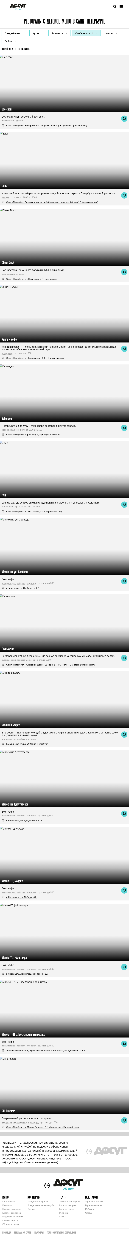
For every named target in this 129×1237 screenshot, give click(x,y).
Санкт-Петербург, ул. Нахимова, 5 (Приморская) (31, 279)
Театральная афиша (70, 1201)
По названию (24, 48)
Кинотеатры (8, 1201)
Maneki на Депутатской (15, 804)
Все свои (6, 109)
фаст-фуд (33, 1122)
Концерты (34, 1197)
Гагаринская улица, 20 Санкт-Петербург (27, 744)
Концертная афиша (38, 1201)
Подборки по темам (12, 1216)
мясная (5, 197)
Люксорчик (8, 648)
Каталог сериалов (11, 1213)
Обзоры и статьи (11, 1224)
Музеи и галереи (94, 1205)
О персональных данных (40, 1162)
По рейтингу (7, 48)
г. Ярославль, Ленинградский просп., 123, (27, 974)
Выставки (91, 1197)
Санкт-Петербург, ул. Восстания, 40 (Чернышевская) (34, 511)
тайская (21, 583)
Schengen (7, 418)
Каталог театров (67, 1205)
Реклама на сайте (22, 1232)
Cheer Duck (8, 262)
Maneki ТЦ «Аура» (12, 881)
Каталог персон (10, 1220)
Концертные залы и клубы (41, 1205)
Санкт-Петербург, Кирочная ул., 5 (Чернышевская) (33, 434)
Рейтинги (7, 1205)
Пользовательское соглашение (61, 1232)
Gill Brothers (8, 1111)
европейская (8, 274)
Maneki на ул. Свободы (15, 572)
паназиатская (9, 583)
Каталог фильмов (11, 1209)
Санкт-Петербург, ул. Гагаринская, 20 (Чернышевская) (35, 358)
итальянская (8, 120)
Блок (4, 186)
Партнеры (39, 1232)
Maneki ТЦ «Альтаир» (14, 957)
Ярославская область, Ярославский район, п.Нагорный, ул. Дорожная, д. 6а (45, 1050)
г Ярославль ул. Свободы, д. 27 (22, 588)
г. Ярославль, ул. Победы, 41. (21, 897)
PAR (4, 495)
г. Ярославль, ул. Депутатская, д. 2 (24, 820)
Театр (62, 1197)
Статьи (31, 1209)
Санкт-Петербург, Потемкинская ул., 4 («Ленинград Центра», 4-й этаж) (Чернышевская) (52, 202)
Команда (6, 1232)
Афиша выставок (94, 1201)
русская (20, 120)
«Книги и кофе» (11, 725)
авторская (7, 739)
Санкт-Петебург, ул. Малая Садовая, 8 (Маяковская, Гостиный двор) (42, 1127)
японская (31, 583)
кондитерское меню (21, 660)
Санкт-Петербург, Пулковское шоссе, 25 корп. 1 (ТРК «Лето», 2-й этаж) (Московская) (50, 664)
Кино (5, 1197)
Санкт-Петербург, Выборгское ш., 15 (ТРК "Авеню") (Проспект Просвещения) (46, 125)
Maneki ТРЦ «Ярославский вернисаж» (23, 1034)
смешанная (8, 506)
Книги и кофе (9, 339)
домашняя (7, 353)
